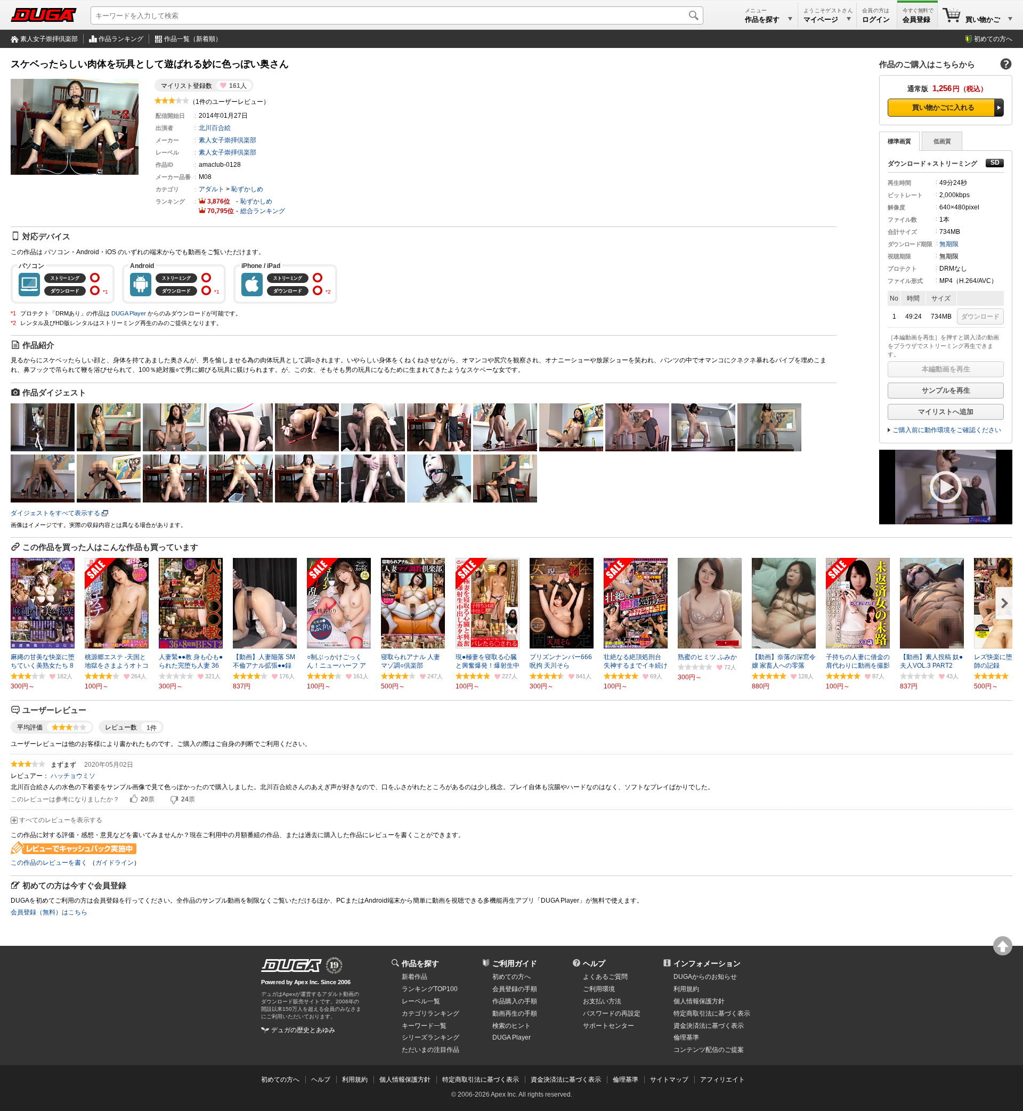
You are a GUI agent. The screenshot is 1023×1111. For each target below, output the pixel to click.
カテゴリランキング (430, 1013)
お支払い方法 (602, 1001)
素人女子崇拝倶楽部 (49, 39)
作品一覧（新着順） (193, 39)
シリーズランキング (430, 1037)
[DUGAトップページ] (44, 15)
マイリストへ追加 (945, 412)
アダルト (211, 189)
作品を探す (420, 963)
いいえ (174, 799)
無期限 (949, 244)
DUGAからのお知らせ (705, 976)
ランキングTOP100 (430, 989)
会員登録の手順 (514, 989)
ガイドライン (114, 862)
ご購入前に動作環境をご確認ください (946, 430)
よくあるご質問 (605, 976)
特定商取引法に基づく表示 (480, 1079)
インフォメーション (707, 963)
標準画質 (899, 141)
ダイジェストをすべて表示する (55, 513)
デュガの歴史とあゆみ (303, 1030)
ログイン (876, 19)
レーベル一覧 (421, 1001)
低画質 (942, 141)
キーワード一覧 (424, 1025)
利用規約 (686, 989)
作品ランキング (121, 39)
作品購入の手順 (514, 1001)
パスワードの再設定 (611, 1013)
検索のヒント (511, 1025)
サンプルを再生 (946, 390)
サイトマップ (669, 1079)
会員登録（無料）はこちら (49, 912)
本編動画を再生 (946, 369)
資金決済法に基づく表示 (566, 1079)
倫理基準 (686, 1037)
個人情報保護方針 (699, 1001)
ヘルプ (594, 963)
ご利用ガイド (514, 963)
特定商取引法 (711, 1013)
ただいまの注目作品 (430, 1049)
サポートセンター (608, 1025)
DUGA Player (128, 313)
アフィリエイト (722, 1079)
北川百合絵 (215, 128)
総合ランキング (262, 211)
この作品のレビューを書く (49, 862)
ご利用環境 (599, 989)
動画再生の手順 (514, 1013)
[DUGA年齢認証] (291, 965)
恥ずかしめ (247, 189)
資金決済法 (708, 1025)
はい (134, 799)
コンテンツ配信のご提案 (708, 1049)
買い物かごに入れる (943, 107)
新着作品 (414, 976)
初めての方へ (993, 39)
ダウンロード (980, 316)
